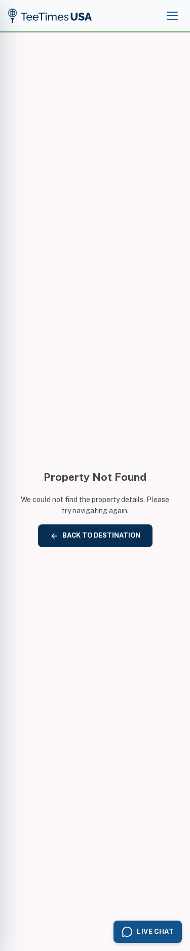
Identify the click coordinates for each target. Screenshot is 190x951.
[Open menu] (172, 16)
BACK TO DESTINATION (101, 535)
